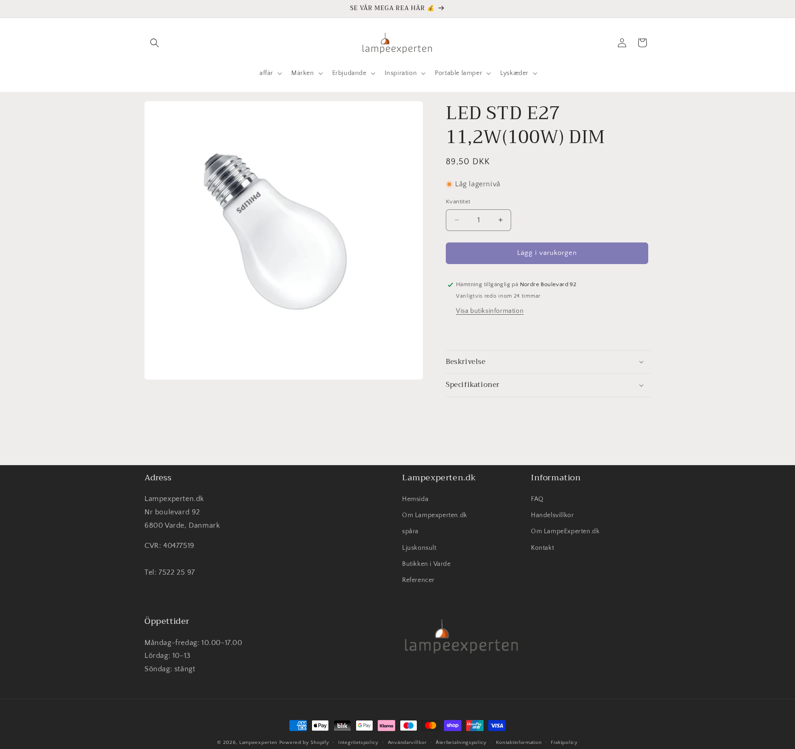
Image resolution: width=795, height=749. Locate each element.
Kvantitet (458, 201)
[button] (154, 43)
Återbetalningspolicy (461, 742)
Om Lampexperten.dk (434, 515)
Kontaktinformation (519, 742)
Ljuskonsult (419, 548)
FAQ (537, 499)
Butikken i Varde (426, 564)
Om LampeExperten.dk (565, 531)
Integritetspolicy (358, 742)
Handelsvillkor (552, 515)
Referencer (418, 580)
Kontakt (542, 548)
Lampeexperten (258, 742)
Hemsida (415, 499)
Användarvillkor (407, 742)
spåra (410, 531)
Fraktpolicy (564, 742)
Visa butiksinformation (490, 311)
